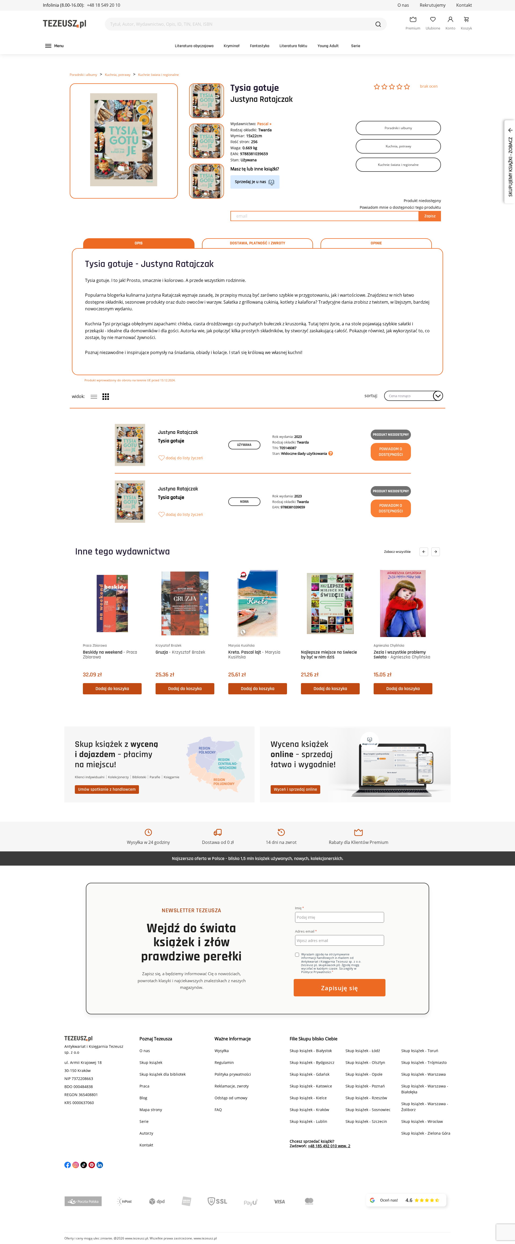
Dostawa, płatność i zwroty (257, 243)
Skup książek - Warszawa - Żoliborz (424, 1106)
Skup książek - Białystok (311, 1050)
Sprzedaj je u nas (250, 181)
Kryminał (232, 46)
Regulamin (224, 1062)
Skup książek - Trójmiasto (424, 1062)
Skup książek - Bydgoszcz (312, 1062)
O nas (403, 5)
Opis (139, 243)
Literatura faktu (293, 46)
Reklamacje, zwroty (232, 1086)
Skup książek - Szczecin (366, 1121)
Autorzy (146, 1133)
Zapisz (430, 216)
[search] (378, 24)
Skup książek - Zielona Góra (425, 1133)
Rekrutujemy (433, 5)
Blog (143, 1097)
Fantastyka (259, 46)
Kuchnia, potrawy (117, 74)
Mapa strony (150, 1109)
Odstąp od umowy (231, 1097)
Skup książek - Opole (363, 1074)
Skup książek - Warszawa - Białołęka (424, 1088)
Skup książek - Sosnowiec (368, 1109)
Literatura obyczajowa (194, 46)
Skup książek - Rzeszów (366, 1097)
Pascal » (264, 123)
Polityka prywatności (233, 1074)
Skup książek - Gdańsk (309, 1074)
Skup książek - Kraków (309, 1109)
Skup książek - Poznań (365, 1086)
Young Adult (328, 46)
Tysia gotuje (171, 440)
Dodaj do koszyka (112, 689)
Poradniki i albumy (83, 74)
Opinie (376, 243)
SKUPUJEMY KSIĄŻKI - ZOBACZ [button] (510, 166)
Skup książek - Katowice (311, 1086)
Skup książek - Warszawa (423, 1074)
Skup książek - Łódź (362, 1050)
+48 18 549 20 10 (103, 5)
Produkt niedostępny (391, 434)
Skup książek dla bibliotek (162, 1074)
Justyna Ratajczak (261, 99)
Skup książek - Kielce (308, 1097)
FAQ (218, 1109)
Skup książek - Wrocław (422, 1121)
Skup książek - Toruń (419, 1050)
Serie (355, 46)
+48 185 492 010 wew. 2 (329, 1145)
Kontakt (464, 5)
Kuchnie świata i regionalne (158, 74)
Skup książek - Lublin (308, 1121)
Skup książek (150, 1062)
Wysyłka (222, 1050)
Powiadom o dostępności (391, 451)
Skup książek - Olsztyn (365, 1062)
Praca (144, 1086)
